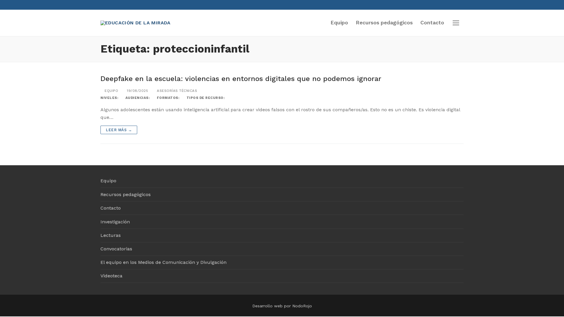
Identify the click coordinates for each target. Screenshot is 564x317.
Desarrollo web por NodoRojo (282, 305)
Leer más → (119, 130)
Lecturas (110, 235)
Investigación (115, 222)
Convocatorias (116, 249)
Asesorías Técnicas (176, 91)
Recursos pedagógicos (125, 194)
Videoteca (111, 276)
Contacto (110, 208)
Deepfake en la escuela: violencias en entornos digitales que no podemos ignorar (240, 79)
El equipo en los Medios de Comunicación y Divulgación (163, 262)
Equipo (110, 91)
